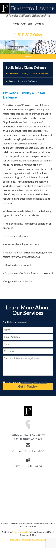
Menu (28, 56)
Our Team (26, 23)
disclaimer (26, 382)
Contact (39, 23)
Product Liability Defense (23, 81)
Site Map (26, 539)
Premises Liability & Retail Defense (28, 73)
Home (15, 23)
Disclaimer (15, 539)
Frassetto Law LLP (21, 531)
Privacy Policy (40, 382)
